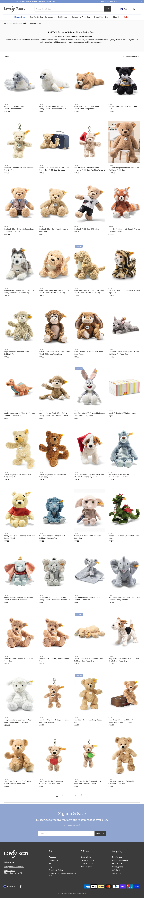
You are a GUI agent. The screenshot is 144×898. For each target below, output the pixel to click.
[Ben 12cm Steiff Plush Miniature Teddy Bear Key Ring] (20, 142)
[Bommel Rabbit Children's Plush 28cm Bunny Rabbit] (90, 326)
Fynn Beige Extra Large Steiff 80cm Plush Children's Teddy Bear (17, 782)
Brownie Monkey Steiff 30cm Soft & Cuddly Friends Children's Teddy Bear (53, 414)
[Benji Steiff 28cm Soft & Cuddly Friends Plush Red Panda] (124, 203)
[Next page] (87, 795)
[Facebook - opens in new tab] (20, 886)
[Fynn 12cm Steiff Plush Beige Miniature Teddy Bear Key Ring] (55, 694)
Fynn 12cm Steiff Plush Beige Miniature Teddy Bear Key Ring (54, 721)
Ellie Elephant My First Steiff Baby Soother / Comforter (87, 598)
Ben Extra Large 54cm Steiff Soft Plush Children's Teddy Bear (123, 168)
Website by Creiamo (79, 893)
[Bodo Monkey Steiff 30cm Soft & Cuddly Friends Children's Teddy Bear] (55, 326)
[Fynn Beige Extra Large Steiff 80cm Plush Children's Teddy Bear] (20, 755)
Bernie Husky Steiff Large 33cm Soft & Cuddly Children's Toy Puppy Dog (19, 291)
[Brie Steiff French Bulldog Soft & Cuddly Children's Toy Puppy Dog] (124, 326)
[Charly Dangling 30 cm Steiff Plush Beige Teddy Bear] (20, 448)
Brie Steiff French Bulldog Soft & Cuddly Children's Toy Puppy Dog (124, 353)
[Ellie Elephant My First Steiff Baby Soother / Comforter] (90, 571)
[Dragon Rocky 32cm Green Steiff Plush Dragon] (124, 510)
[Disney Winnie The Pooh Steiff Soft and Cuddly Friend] (20, 510)
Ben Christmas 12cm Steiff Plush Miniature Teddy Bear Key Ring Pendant (89, 168)
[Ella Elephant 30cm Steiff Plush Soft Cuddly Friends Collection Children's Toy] (55, 571)
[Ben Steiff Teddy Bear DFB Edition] (90, 203)
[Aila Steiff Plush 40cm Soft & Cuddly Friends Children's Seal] (20, 80)
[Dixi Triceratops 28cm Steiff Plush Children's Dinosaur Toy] (55, 510)
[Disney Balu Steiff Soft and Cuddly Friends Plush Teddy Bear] (124, 448)
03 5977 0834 (9, 871)
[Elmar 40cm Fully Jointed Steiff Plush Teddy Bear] (20, 633)
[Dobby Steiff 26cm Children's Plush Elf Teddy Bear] (90, 510)
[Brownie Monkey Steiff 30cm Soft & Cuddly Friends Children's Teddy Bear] (55, 387)
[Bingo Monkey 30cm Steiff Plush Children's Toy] (20, 326)
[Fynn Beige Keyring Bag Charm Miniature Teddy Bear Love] (55, 755)
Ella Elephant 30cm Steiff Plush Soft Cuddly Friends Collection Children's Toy (54, 598)
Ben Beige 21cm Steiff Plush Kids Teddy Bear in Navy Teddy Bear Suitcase (54, 168)
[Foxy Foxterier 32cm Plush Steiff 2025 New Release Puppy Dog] (124, 633)
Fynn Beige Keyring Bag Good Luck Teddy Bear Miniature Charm (87, 782)
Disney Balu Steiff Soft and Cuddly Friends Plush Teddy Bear (121, 475)
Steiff (6, 104)
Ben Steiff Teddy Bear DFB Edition (87, 229)
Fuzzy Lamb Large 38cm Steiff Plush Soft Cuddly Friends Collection (18, 721)
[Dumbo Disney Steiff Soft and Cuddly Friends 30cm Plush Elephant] (20, 571)
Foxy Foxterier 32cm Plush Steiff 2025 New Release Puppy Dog (123, 659)
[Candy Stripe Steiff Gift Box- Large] (124, 387)
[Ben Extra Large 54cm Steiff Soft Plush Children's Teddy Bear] (124, 142)
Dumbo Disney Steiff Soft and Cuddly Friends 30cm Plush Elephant (18, 598)
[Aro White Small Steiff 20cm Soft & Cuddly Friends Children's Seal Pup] (55, 80)
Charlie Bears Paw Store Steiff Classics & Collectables (35, 1)
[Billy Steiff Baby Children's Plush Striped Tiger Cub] (124, 264)
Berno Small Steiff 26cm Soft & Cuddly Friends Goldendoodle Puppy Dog (89, 291)
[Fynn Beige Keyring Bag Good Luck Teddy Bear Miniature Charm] (90, 755)
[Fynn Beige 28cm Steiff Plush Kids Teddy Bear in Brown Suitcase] (124, 694)
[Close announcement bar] (141, 1)
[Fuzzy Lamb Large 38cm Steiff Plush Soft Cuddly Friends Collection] (20, 694)
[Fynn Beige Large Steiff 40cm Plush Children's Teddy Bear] (124, 755)
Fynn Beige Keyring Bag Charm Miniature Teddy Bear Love (51, 782)
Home (6, 23)
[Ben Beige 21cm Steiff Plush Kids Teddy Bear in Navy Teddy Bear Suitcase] (55, 142)
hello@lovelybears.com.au (14, 866)
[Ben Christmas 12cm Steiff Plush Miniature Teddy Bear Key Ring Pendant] (90, 142)
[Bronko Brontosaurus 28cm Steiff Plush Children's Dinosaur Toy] (20, 387)
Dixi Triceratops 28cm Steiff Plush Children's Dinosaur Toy (52, 537)
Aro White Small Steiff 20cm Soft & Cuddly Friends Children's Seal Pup (52, 107)
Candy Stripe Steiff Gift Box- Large (122, 413)
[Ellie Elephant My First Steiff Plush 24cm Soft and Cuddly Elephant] (124, 571)
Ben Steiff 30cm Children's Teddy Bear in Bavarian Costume (19, 230)
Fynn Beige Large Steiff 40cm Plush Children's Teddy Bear (122, 782)
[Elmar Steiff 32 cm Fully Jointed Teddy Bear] (55, 633)
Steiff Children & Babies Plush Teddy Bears (25, 23)
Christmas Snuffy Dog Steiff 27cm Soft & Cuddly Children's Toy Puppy (89, 475)
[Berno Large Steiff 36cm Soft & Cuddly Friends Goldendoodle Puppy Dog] (55, 264)
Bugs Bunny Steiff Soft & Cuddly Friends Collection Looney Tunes (89, 414)
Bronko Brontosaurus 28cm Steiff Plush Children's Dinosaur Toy (19, 414)
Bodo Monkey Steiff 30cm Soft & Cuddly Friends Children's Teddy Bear (54, 353)
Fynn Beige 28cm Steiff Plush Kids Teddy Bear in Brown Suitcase (121, 721)
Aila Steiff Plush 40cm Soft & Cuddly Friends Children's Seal (18, 107)
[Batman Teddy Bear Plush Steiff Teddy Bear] (124, 80)
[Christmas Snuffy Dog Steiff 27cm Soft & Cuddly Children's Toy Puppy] (90, 448)
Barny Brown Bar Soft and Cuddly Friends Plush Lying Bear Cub (87, 107)
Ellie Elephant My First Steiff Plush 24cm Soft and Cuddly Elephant (124, 598)
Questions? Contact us (107, 1)
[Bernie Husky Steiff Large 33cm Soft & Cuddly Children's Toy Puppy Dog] (20, 264)
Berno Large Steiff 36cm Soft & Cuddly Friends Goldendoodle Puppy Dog (54, 291)
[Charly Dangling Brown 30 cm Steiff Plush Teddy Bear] (55, 448)
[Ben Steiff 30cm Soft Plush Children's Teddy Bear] (55, 203)
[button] (73, 9)
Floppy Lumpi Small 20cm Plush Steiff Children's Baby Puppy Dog (88, 659)
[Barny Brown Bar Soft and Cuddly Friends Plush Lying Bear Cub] (90, 80)
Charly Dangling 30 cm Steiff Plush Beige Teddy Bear (17, 475)
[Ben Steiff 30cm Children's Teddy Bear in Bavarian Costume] (20, 203)
